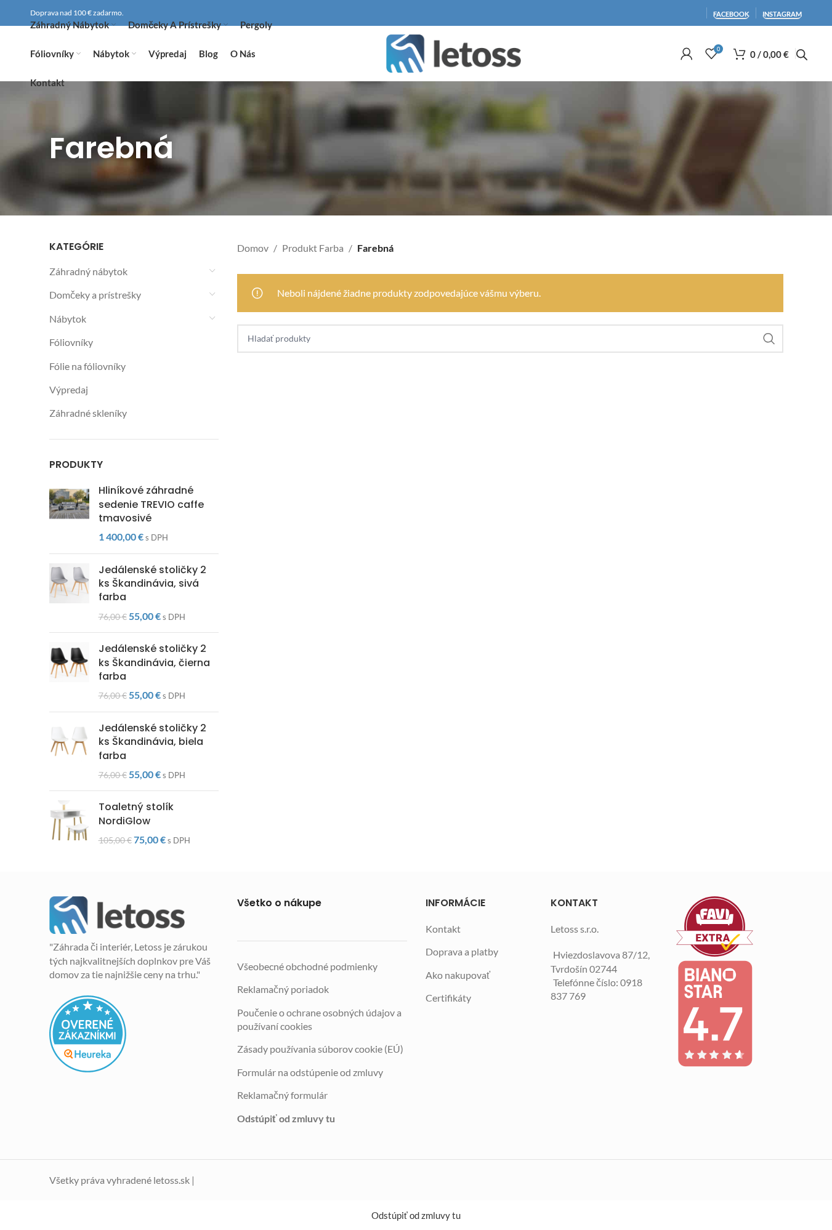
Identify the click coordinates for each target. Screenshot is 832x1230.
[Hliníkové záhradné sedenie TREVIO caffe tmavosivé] (69, 514)
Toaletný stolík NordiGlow (136, 813)
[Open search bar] (802, 54)
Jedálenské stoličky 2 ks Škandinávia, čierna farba (154, 662)
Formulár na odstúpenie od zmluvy (310, 1072)
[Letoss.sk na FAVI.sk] (729, 926)
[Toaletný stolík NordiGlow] (69, 823)
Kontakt (443, 929)
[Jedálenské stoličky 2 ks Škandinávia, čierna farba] (69, 672)
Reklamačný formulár (282, 1095)
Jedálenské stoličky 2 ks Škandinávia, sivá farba (152, 584)
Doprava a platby (462, 951)
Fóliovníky (71, 342)
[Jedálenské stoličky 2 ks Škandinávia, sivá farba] (69, 593)
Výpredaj (68, 389)
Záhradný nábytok (88, 271)
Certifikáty (448, 997)
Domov (253, 248)
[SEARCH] (769, 338)
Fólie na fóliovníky (87, 366)
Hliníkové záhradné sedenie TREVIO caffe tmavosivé (151, 504)
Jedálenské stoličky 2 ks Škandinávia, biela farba (152, 742)
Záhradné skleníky (88, 413)
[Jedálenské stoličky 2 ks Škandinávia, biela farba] (69, 752)
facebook (731, 14)
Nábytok (67, 318)
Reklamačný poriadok (283, 989)
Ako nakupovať (458, 975)
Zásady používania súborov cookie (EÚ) (320, 1049)
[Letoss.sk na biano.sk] (729, 1013)
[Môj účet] (686, 53)
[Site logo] (454, 53)
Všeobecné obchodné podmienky (307, 966)
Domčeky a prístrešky (95, 294)
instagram (782, 14)
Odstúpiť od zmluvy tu (286, 1118)
